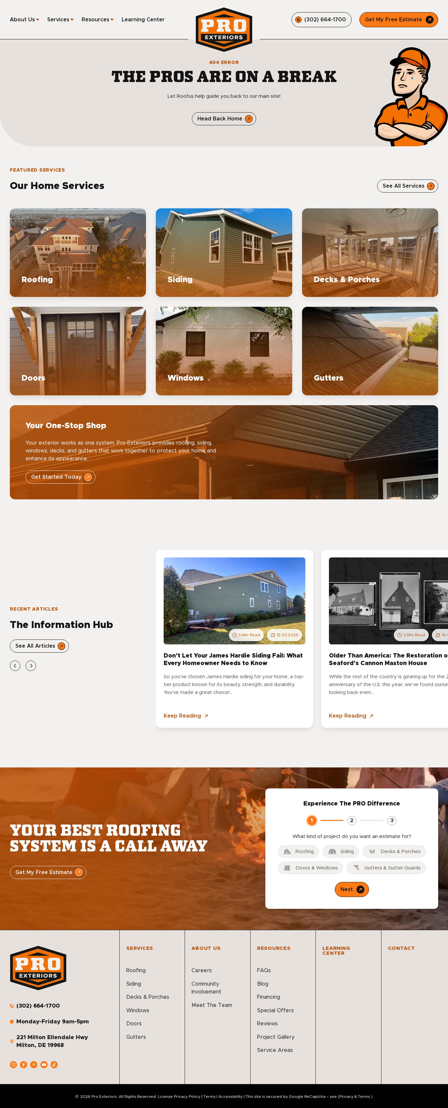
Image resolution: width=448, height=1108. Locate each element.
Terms (209, 1096)
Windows (137, 1010)
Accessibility (230, 1096)
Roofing (136, 970)
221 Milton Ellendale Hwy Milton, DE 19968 (52, 1041)
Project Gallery (276, 1037)
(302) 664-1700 (38, 1006)
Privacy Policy (187, 1096)
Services (58, 19)
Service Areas (275, 1050)
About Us (22, 19)
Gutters (136, 1037)
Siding (133, 984)
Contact (401, 948)
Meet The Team (212, 1005)
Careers (202, 970)
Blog (262, 984)
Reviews (267, 1023)
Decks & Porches (147, 997)
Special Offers (275, 1010)
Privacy (346, 1096)
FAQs (264, 970)
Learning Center (143, 19)
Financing (268, 997)
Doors (134, 1023)
